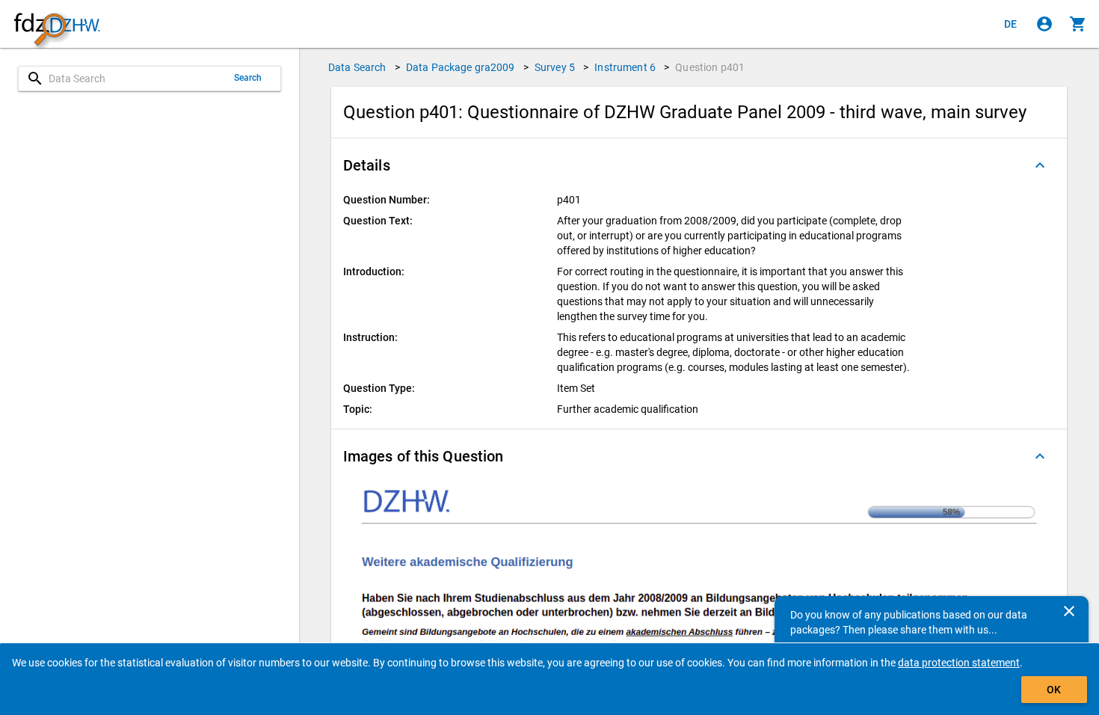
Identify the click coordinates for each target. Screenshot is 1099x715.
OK (1054, 690)
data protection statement (959, 663)
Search (248, 78)
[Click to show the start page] (57, 24)
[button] (699, 165)
